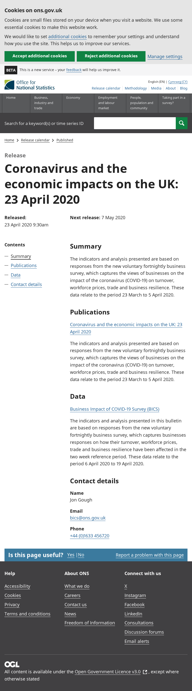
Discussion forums (144, 632)
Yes (70, 555)
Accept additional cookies (39, 56)
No (81, 555)
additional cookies (67, 36)
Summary (21, 256)
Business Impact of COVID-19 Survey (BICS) (114, 409)
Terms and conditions (27, 614)
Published (64, 140)
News (70, 614)
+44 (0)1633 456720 (89, 536)
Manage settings (165, 56)
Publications (24, 265)
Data (15, 275)
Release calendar (106, 88)
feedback (74, 69)
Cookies (12, 595)
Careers (72, 595)
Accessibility (17, 586)
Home (11, 97)
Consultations (139, 623)
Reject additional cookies (111, 56)
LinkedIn (133, 614)
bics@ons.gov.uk (88, 518)
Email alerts (136, 641)
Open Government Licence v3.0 (107, 672)
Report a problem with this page (150, 555)
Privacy (12, 604)
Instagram (135, 595)
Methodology (136, 88)
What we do (77, 586)
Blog (184, 88)
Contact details (26, 284)
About (171, 88)
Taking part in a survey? (173, 100)
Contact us (75, 604)
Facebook (134, 604)
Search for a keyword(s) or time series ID (44, 123)
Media (156, 88)
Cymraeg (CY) (178, 82)
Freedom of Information (89, 623)
